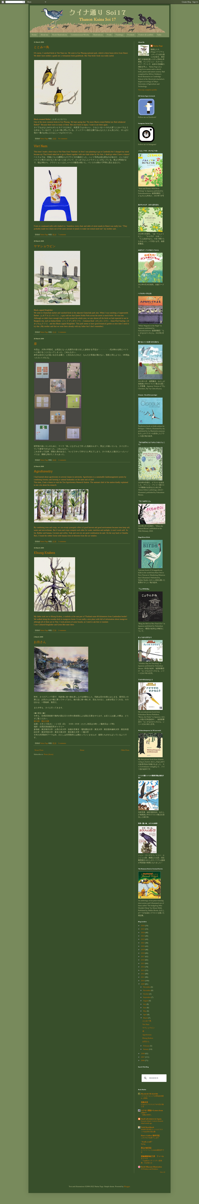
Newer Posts (39, 750)
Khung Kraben (44, 553)
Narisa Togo (158, 46)
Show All (162, 1172)
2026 (143, 926)
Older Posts (125, 750)
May (145, 1011)
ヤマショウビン (45, 246)
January (146, 1049)
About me (44, 35)
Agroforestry (43, 471)
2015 (143, 963)
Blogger (127, 1186)
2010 (143, 981)
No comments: (63, 139)
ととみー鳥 (41, 47)
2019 (143, 950)
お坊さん (40, 642)
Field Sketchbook (147, 1127)
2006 (143, 1060)
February (146, 1046)
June (145, 1008)
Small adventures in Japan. (151, 1119)
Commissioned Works (80, 35)
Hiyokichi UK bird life (149, 1094)
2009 (143, 984)
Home (34, 35)
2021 (143, 943)
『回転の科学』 (146, 1115)
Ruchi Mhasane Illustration (151, 1167)
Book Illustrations (59, 35)
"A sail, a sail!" (146, 1142)
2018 (143, 953)
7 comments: (62, 235)
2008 (143, 1054)
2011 (143, 977)
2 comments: (62, 332)
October (146, 994)
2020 (143, 946)
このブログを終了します (150, 1138)
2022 (143, 939)
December (147, 987)
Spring (143, 1144)
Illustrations (98, 35)
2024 (143, 932)
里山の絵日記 (146, 1148)
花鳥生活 (144, 1102)
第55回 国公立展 (41, 721)
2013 (143, 970)
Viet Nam (41, 146)
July (145, 1004)
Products (130, 35)
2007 (143, 1057)
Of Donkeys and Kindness (149, 1169)
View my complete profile (147, 90)
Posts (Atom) (48, 754)
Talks (159, 35)
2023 (143, 936)
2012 (143, 974)
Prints (109, 35)
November (147, 990)
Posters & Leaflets (145, 35)
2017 (143, 956)
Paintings (119, 35)
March (145, 1018)
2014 (143, 967)
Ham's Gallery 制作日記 (150, 1135)
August (146, 1001)
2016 (143, 960)
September (147, 997)
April (145, 1014)
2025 (143, 929)
